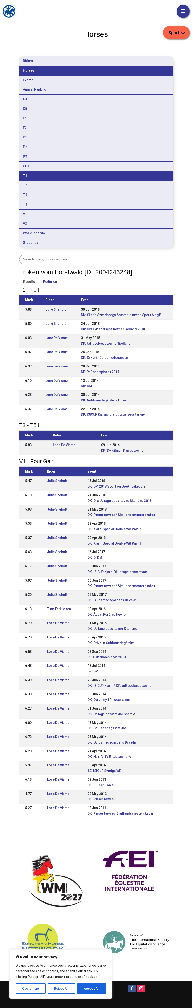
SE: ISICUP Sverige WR (104, 771)
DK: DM (86, 386)
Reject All (61, 988)
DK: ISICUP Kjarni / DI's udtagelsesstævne (113, 414)
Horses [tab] (28, 70)
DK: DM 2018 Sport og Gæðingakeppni (116, 486)
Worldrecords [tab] (34, 233)
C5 (25, 109)
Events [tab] (28, 80)
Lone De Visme (56, 338)
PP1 (26, 166)
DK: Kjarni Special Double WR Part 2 (114, 529)
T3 (25, 195)
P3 (25, 156)
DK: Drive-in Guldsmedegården (104, 357)
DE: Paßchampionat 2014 (100, 372)
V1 (25, 214)
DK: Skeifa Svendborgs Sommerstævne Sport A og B (121, 315)
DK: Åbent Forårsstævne (107, 614)
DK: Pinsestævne (101, 799)
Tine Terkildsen (59, 609)
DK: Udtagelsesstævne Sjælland (106, 343)
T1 (25, 176)
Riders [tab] (28, 61)
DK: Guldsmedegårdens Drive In (105, 400)
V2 (25, 223)
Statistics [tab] (30, 242)
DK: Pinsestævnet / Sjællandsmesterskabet (121, 515)
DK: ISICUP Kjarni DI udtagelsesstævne (117, 572)
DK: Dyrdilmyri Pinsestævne (122, 450)
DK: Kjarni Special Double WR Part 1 (114, 543)
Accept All (92, 988)
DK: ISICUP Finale (101, 785)
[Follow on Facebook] (132, 988)
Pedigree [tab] (50, 281)
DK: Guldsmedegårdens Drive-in (112, 600)
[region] (60, 974)
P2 (25, 147)
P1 (25, 137)
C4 (25, 99)
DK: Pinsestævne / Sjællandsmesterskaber (121, 813)
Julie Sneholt (55, 309)
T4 (25, 204)
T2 (25, 185)
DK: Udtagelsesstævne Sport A (111, 714)
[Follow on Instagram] (141, 988)
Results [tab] (29, 281)
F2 (25, 128)
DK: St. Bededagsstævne (107, 728)
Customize (30, 988)
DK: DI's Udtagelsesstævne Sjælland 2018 (113, 329)
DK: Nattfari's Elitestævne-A (109, 757)
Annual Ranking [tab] (34, 89)
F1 (25, 118)
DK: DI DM (95, 557)
